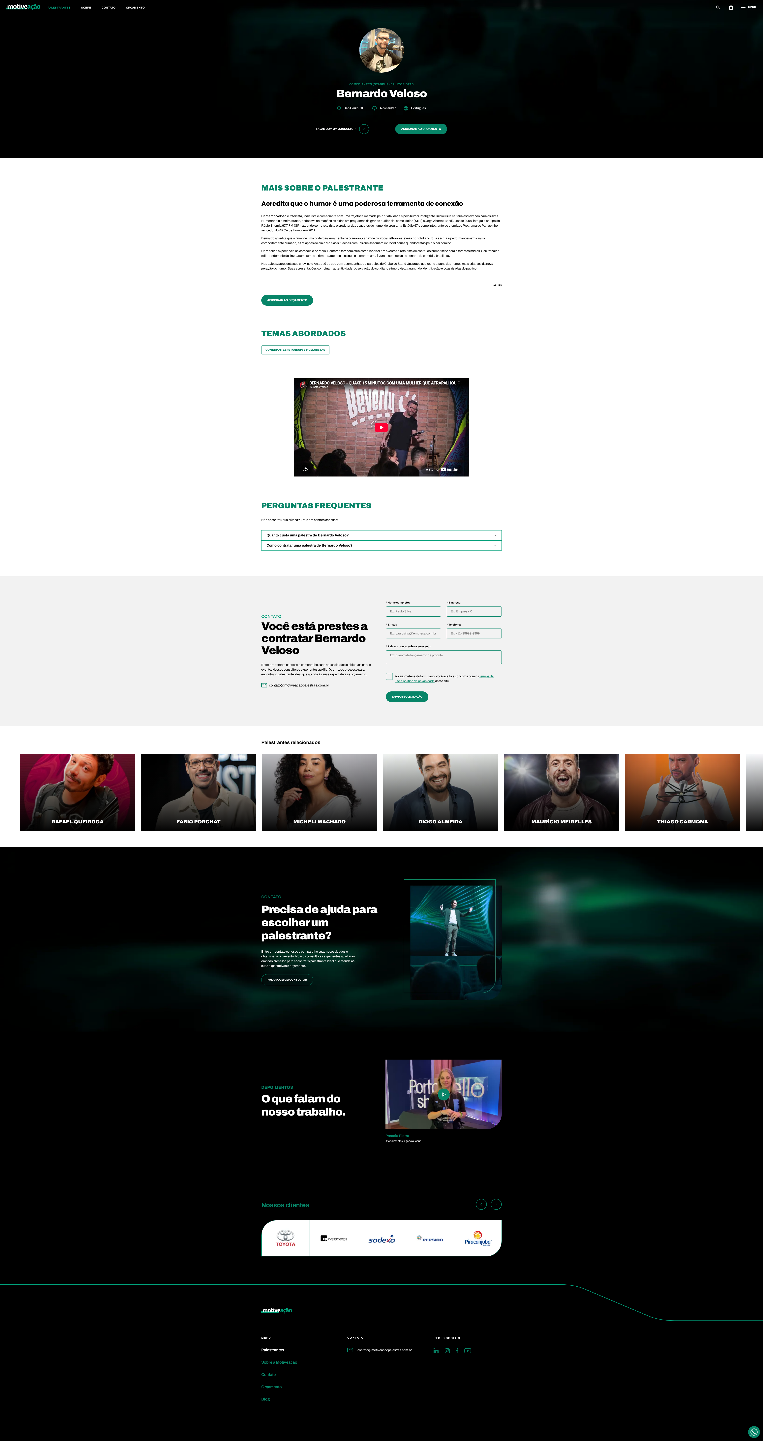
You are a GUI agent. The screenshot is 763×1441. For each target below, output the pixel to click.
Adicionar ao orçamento (421, 128)
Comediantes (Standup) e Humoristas (295, 349)
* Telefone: (454, 624)
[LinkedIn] (436, 1350)
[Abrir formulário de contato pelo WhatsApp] (754, 1432)
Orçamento (135, 7)
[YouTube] (467, 1350)
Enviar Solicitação (407, 696)
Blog (265, 1399)
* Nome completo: (398, 602)
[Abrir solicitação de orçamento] (731, 7)
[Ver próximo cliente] (496, 1205)
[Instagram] (447, 1350)
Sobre (86, 7)
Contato (108, 7)
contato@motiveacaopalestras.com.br (384, 1350)
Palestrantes (59, 7)
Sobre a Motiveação (279, 1362)
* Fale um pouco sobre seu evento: (409, 646)
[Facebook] (457, 1350)
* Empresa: (454, 602)
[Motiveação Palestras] (23, 8)
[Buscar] (718, 8)
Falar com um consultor (287, 979)
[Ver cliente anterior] (481, 1205)
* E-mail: (391, 624)
